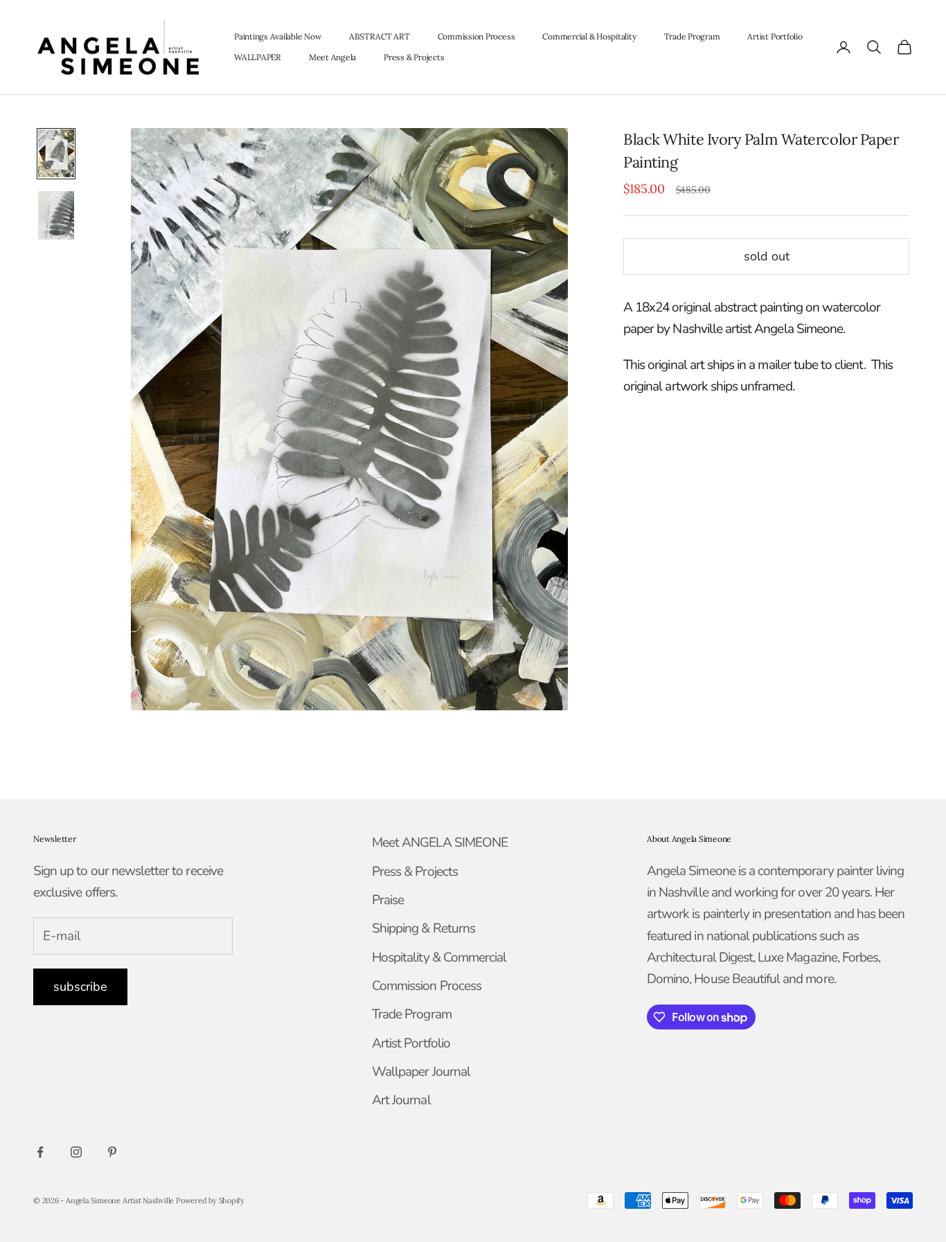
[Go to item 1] (56, 153)
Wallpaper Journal (421, 1072)
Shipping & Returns (423, 928)
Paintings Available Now (277, 36)
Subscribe (80, 986)
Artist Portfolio (774, 36)
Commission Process (476, 36)
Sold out (766, 255)
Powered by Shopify (210, 1200)
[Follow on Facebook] (40, 1152)
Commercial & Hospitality (589, 36)
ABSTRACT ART (379, 36)
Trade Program (692, 36)
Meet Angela (332, 57)
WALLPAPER (257, 57)
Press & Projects (414, 57)
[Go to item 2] (56, 215)
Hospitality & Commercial (439, 957)
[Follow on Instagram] (76, 1152)
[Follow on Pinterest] (112, 1152)
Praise (388, 900)
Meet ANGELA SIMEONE (440, 843)
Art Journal (401, 1100)
